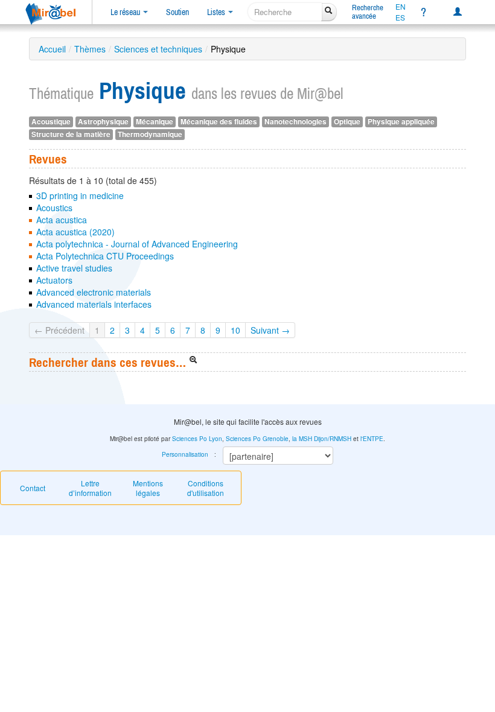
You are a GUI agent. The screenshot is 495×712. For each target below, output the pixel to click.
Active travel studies (74, 268)
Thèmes (90, 49)
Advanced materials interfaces (94, 304)
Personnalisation (185, 454)
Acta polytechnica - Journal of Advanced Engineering (137, 244)
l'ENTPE (371, 438)
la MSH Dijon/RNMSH (321, 438)
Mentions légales (148, 488)
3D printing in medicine (80, 195)
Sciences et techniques (158, 49)
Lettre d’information (90, 488)
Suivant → (270, 330)
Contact (32, 488)
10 (235, 330)
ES (400, 17)
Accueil (52, 49)
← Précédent (59, 330)
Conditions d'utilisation (205, 488)
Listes (217, 12)
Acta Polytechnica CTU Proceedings (105, 256)
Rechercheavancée (367, 12)
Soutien (177, 12)
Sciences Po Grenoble (257, 438)
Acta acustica (61, 220)
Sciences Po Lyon (197, 438)
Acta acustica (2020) (75, 232)
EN (400, 6)
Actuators (54, 280)
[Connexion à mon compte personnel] (457, 12)
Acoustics (54, 208)
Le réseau (126, 12)
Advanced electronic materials (93, 292)
